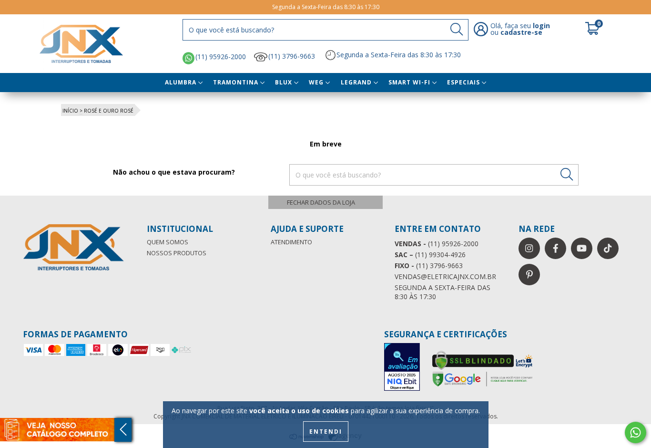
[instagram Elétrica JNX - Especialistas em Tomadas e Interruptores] (529, 248)
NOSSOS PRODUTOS (176, 253)
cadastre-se (521, 32)
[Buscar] (457, 29)
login (541, 25)
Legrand (357, 82)
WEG (317, 82)
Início (70, 110)
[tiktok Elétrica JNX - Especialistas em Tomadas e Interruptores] (608, 248)
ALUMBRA (181, 82)
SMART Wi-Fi (410, 82)
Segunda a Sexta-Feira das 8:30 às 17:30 (398, 54)
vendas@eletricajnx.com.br (445, 276)
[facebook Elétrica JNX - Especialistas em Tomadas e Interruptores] (555, 248)
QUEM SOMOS (167, 242)
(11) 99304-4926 (430, 254)
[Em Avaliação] (401, 368)
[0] (592, 32)
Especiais (464, 82)
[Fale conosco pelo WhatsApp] (635, 432)
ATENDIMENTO (291, 242)
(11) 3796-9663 (291, 56)
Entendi (325, 431)
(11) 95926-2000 (220, 57)
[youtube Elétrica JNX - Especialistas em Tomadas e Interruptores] (581, 248)
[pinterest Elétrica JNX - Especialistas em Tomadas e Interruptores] (529, 274)
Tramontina (236, 82)
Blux (284, 82)
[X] (325, 202)
